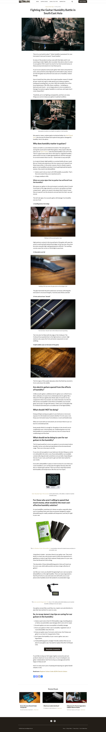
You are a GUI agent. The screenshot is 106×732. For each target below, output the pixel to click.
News (37, 1)
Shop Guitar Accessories (53, 649)
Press (64, 728)
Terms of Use (75, 728)
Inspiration (62, 1)
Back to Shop (82, 1)
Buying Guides (44, 1)
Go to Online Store (83, 728)
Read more (36, 709)
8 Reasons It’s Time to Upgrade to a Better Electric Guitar (76, 706)
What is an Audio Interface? (51, 706)
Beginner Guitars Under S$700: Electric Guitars (53, 671)
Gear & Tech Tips (54, 1)
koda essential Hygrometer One (41, 602)
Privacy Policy (69, 728)
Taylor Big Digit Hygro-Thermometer (40, 493)
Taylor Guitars (44, 151)
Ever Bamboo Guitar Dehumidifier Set (42, 548)
